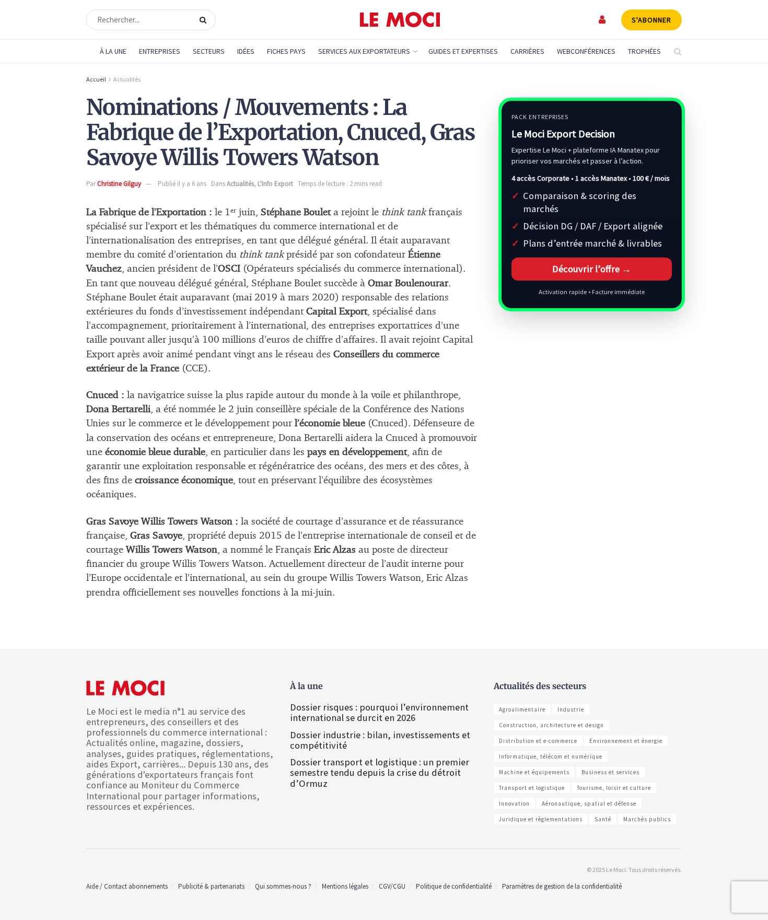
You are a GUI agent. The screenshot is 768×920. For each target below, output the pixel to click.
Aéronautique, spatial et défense (589, 803)
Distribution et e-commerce (538, 740)
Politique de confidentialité (454, 886)
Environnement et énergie (625, 740)
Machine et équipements (534, 772)
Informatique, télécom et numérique (550, 756)
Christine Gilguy (119, 183)
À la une (113, 51)
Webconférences (586, 51)
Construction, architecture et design (551, 725)
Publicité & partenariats (211, 886)
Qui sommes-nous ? (283, 886)
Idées (245, 51)
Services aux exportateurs (364, 51)
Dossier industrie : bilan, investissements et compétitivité (380, 740)
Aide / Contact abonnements (127, 886)
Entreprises (159, 51)
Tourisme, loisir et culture (614, 787)
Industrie (570, 709)
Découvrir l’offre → (591, 269)
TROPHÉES (644, 51)
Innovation (514, 803)
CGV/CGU (392, 886)
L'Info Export (275, 183)
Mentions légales (345, 886)
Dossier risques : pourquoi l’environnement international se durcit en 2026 (379, 712)
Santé (603, 819)
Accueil (96, 79)
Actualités (127, 79)
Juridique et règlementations (541, 819)
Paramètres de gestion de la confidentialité (562, 886)
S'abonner (651, 20)
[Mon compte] (603, 20)
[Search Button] (205, 19)
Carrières (527, 51)
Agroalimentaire (522, 709)
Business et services (610, 772)
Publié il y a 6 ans (182, 183)
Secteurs (209, 51)
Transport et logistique (532, 787)
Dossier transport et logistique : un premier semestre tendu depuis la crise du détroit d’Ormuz (379, 772)
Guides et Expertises (463, 51)
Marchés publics (647, 819)
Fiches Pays (286, 51)
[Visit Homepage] (400, 20)
